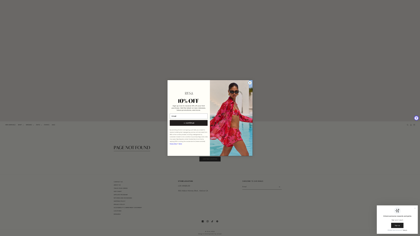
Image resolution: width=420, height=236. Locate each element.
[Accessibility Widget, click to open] (416, 118)
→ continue (188, 122)
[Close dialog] (250, 83)
